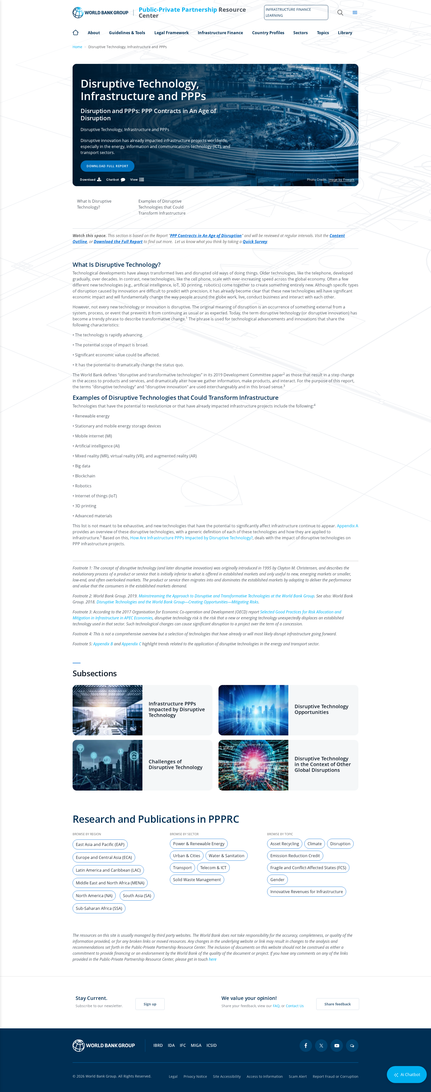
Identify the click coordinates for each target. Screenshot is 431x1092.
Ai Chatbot (410, 1074)
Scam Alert (298, 1076)
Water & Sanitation (226, 855)
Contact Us (295, 1005)
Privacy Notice (195, 1076)
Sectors (300, 32)
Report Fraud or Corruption (335, 1076)
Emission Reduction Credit (295, 855)
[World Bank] (104, 1045)
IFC (183, 1045)
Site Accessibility (227, 1076)
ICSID (212, 1045)
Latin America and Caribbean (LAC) (108, 870)
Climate (315, 843)
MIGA (196, 1045)
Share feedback (337, 1004)
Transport (182, 867)
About (94, 32)
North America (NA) (94, 895)
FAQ (276, 1005)
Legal (173, 1076)
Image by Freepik (341, 179)
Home (76, 31)
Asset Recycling (284, 843)
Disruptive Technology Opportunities (321, 709)
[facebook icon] (306, 1045)
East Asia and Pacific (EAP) (100, 844)
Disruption (340, 843)
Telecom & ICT (213, 867)
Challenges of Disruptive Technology (176, 764)
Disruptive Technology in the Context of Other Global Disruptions (323, 764)
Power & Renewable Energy (198, 843)
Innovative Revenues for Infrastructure (306, 891)
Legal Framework (171, 32)
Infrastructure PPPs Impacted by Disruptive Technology (177, 709)
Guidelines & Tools (127, 32)
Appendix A (347, 526)
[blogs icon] (352, 1045)
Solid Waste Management (197, 879)
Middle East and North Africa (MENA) (110, 883)
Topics (323, 32)
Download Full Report (107, 166)
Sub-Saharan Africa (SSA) (99, 908)
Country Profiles (268, 32)
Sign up (150, 1004)
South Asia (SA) (137, 895)
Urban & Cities (186, 855)
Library (345, 32)
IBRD (158, 1045)
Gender (277, 879)
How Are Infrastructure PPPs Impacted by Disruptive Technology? (191, 538)
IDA (171, 1045)
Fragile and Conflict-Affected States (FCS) (308, 867)
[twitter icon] (321, 1045)
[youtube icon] (336, 1045)
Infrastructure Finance (220, 32)
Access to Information (265, 1076)
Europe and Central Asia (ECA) (104, 857)
